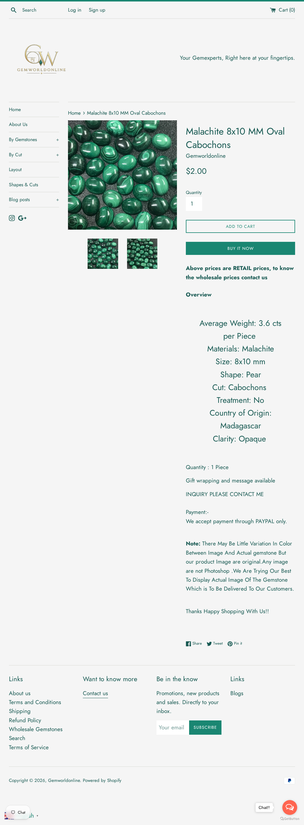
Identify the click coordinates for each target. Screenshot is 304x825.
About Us (18, 124)
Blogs (236, 693)
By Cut (34, 154)
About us (20, 693)
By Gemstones (34, 139)
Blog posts (34, 199)
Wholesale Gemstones (36, 729)
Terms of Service (29, 747)
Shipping (20, 711)
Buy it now (240, 248)
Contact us (95, 693)
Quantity (194, 192)
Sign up (97, 9)
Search (17, 738)
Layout (15, 169)
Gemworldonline (64, 780)
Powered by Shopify (102, 780)
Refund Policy (25, 720)
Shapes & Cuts (23, 184)
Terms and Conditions (35, 702)
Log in (74, 9)
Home (15, 109)
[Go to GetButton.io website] (289, 819)
